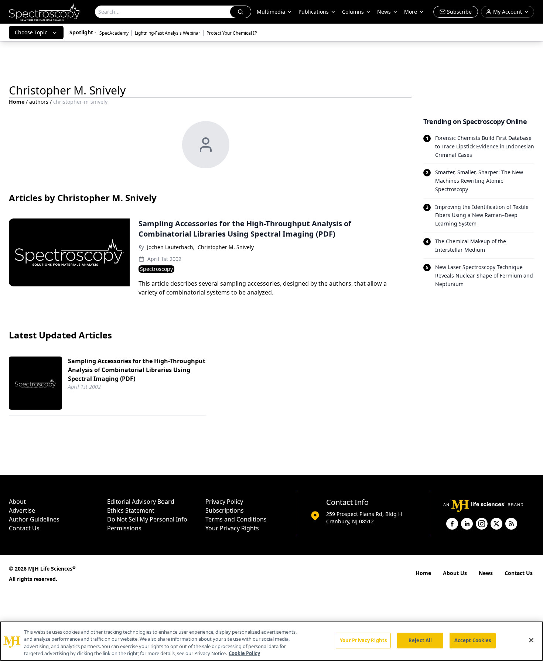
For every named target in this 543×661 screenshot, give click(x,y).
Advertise (22, 510)
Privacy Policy (224, 502)
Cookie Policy (244, 653)
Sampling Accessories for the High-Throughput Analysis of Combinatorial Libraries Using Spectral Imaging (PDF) (136, 370)
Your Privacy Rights (232, 528)
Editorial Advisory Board (140, 502)
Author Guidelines (34, 519)
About (17, 502)
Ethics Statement (130, 510)
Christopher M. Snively (226, 247)
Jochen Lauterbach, (171, 247)
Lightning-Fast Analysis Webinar (167, 33)
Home (16, 101)
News (486, 572)
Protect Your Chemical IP (231, 33)
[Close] (531, 640)
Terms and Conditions (236, 519)
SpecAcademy (114, 33)
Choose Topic (31, 32)
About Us (455, 572)
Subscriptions (224, 510)
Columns (353, 11)
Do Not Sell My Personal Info (147, 519)
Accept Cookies (472, 640)
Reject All (420, 640)
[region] (271, 641)
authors (38, 101)
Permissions (124, 528)
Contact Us (24, 528)
